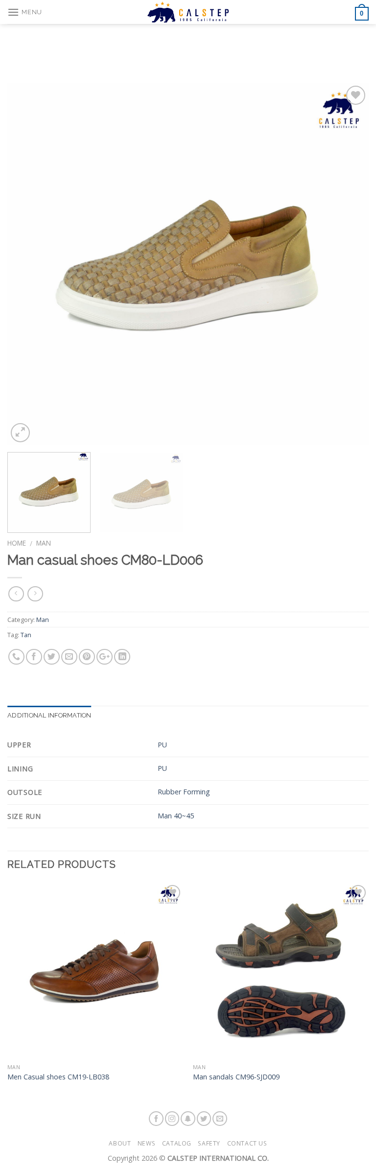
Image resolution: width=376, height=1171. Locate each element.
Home (16, 543)
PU (162, 744)
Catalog (176, 1143)
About (120, 1143)
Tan (26, 634)
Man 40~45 (176, 815)
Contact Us (247, 1143)
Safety (209, 1143)
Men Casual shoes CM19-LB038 (58, 1077)
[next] (349, 264)
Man (43, 543)
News (146, 1143)
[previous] (27, 264)
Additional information (49, 715)
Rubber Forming (184, 791)
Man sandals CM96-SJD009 (236, 1077)
